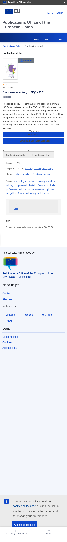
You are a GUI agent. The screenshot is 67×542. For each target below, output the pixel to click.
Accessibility (9, 347)
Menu (60, 39)
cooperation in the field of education (32, 185)
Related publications (41, 155)
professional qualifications (18, 189)
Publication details (15, 155)
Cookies (7, 342)
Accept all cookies (24, 524)
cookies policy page (24, 506)
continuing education (24, 181)
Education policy (23, 174)
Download (27, 60)
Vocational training (41, 174)
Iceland (54, 185)
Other (9, 321)
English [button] (59, 13)
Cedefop (29, 168)
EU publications (8, 86)
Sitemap (7, 298)
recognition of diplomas (43, 189)
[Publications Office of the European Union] (13, 11)
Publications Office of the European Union (26, 24)
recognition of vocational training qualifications (27, 193)
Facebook (28, 314)
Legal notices (10, 336)
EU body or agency (43, 168)
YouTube (46, 314)
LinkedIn (11, 314)
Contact (6, 293)
